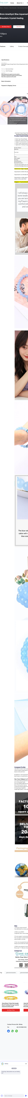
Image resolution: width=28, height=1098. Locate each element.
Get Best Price (6, 26)
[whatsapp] (12, 1031)
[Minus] (26, 1064)
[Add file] (2, 1095)
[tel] (20, 1031)
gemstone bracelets (11, 972)
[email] (8, 1031)
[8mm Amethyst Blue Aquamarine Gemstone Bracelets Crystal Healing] (11, 991)
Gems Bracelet (13, 7)
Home (1, 7)
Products (6, 7)
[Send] (26, 1095)
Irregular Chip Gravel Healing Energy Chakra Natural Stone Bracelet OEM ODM (10, 1005)
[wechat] (16, 1031)
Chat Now (18, 26)
